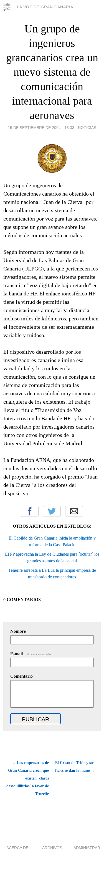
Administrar (86, 848)
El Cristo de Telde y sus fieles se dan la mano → (75, 767)
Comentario (21, 676)
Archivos (52, 848)
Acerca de (17, 848)
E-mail (31, 653)
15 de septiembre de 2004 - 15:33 (41, 127)
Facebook (30, 511)
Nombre (18, 631)
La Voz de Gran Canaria (45, 7)
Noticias (87, 127)
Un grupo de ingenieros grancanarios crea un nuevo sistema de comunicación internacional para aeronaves (52, 72)
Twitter (52, 511)
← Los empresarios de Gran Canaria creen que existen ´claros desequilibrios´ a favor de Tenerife (27, 778)
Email (74, 511)
